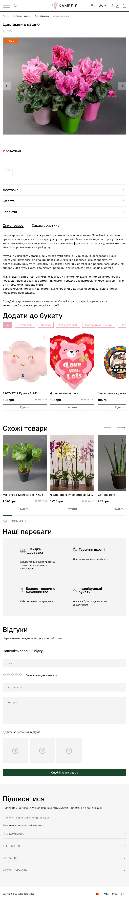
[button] (64, 833)
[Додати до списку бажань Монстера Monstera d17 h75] (43, 439)
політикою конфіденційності (30, 825)
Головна (6, 16)
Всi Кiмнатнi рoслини (22, 16)
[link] (25, 361)
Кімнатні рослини (42, 16)
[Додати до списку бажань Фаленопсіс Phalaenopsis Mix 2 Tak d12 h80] (90, 439)
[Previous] (107, 427)
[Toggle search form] (15, 6)
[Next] (121, 427)
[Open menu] (6, 6)
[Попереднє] (7, 86)
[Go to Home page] (64, 6)
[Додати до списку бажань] (7, 171)
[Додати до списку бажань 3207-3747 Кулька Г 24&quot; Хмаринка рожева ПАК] (43, 337)
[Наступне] (122, 86)
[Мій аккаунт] (118, 6)
